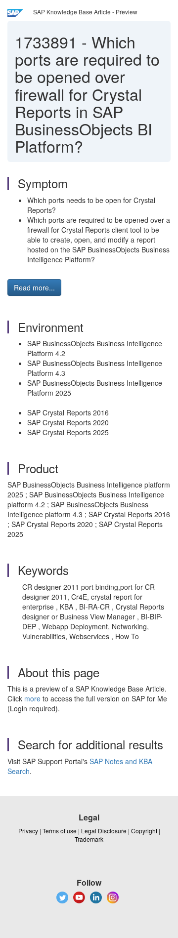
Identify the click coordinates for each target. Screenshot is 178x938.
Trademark (89, 839)
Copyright (144, 830)
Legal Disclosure (104, 830)
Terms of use (60, 830)
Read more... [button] (34, 287)
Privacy (28, 830)
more (32, 698)
